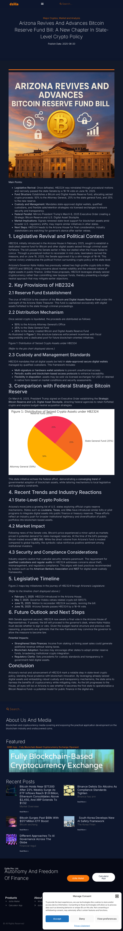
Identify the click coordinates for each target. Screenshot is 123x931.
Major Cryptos (50, 18)
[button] (117, 896)
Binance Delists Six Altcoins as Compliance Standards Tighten (97, 790)
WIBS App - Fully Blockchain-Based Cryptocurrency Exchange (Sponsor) (43, 747)
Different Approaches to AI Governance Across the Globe (37, 839)
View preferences (107, 918)
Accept (57, 918)
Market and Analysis (69, 18)
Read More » (24, 812)
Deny (82, 918)
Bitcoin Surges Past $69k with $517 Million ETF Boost (39, 819)
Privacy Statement (82, 926)
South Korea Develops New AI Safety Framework (95, 819)
